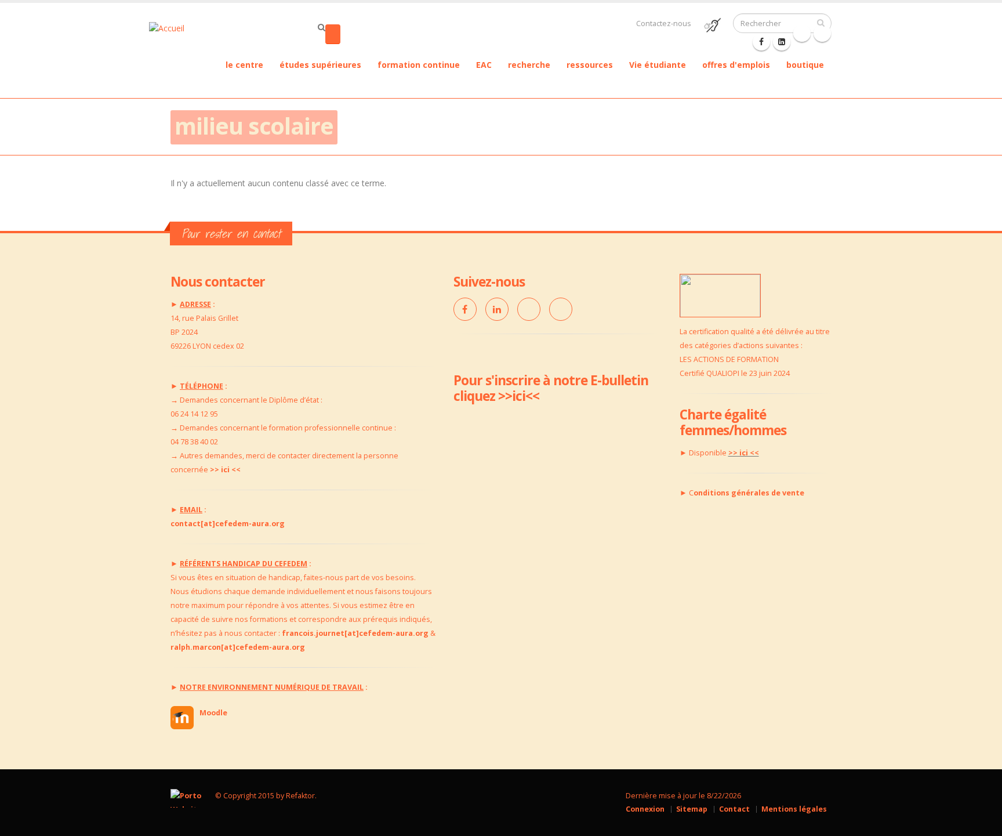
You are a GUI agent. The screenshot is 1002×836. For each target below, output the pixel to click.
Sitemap (691, 809)
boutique (805, 64)
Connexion (645, 809)
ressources (590, 64)
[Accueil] (184, 26)
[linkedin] (781, 41)
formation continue (418, 64)
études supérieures (320, 64)
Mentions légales (794, 809)
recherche (529, 64)
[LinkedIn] (497, 309)
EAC (484, 64)
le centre (244, 64)
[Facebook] (761, 41)
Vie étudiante (657, 64)
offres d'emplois (736, 64)
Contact (734, 809)
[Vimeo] (528, 309)
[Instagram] (560, 309)
